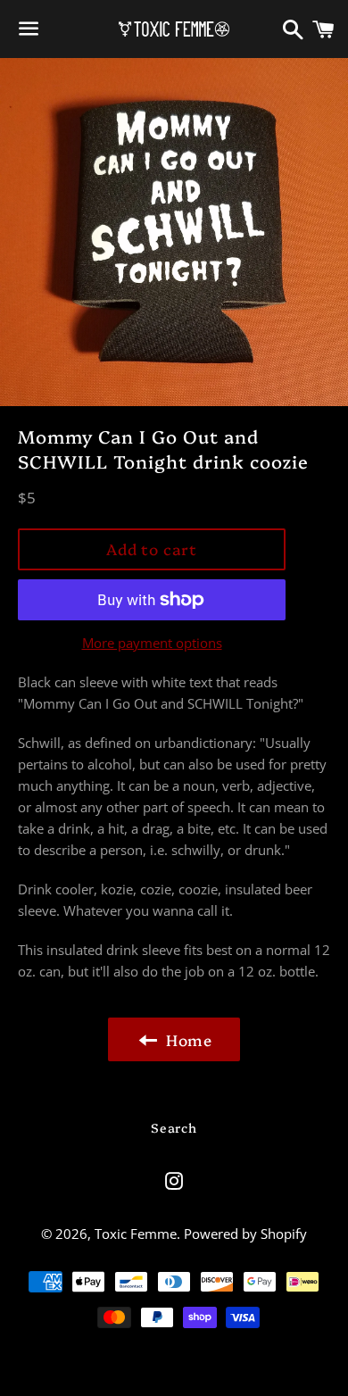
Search (173, 1127)
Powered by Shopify (245, 1233)
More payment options (152, 643)
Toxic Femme (136, 1233)
